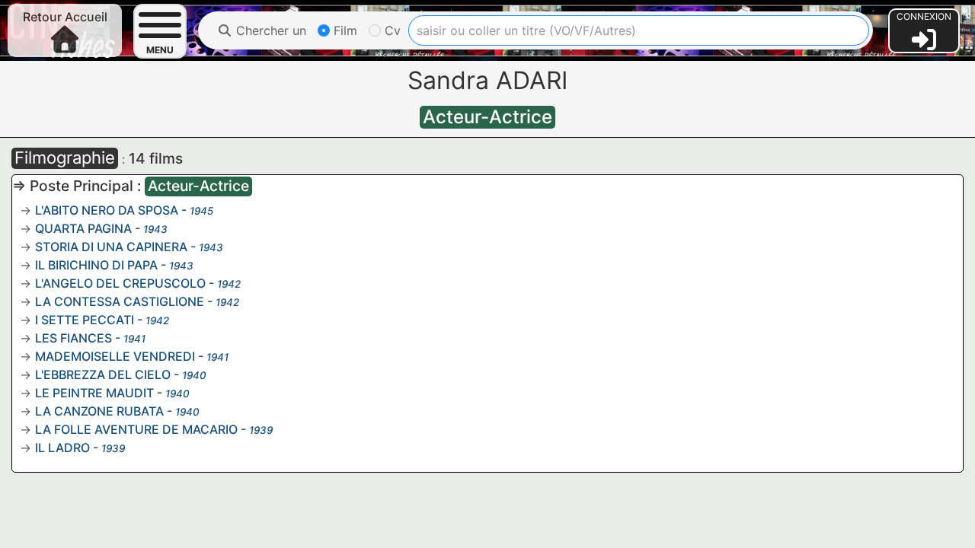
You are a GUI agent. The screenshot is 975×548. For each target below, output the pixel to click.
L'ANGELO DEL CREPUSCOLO (120, 283)
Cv (391, 30)
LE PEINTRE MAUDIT (94, 392)
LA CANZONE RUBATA (99, 411)
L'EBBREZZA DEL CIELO (103, 374)
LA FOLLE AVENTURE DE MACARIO (136, 429)
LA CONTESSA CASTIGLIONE (119, 301)
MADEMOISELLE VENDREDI (115, 356)
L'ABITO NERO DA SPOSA (106, 210)
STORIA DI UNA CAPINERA (111, 246)
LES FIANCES (73, 338)
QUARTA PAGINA (83, 228)
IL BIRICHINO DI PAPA (96, 264)
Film (343, 30)
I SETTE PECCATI (84, 319)
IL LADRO (62, 447)
